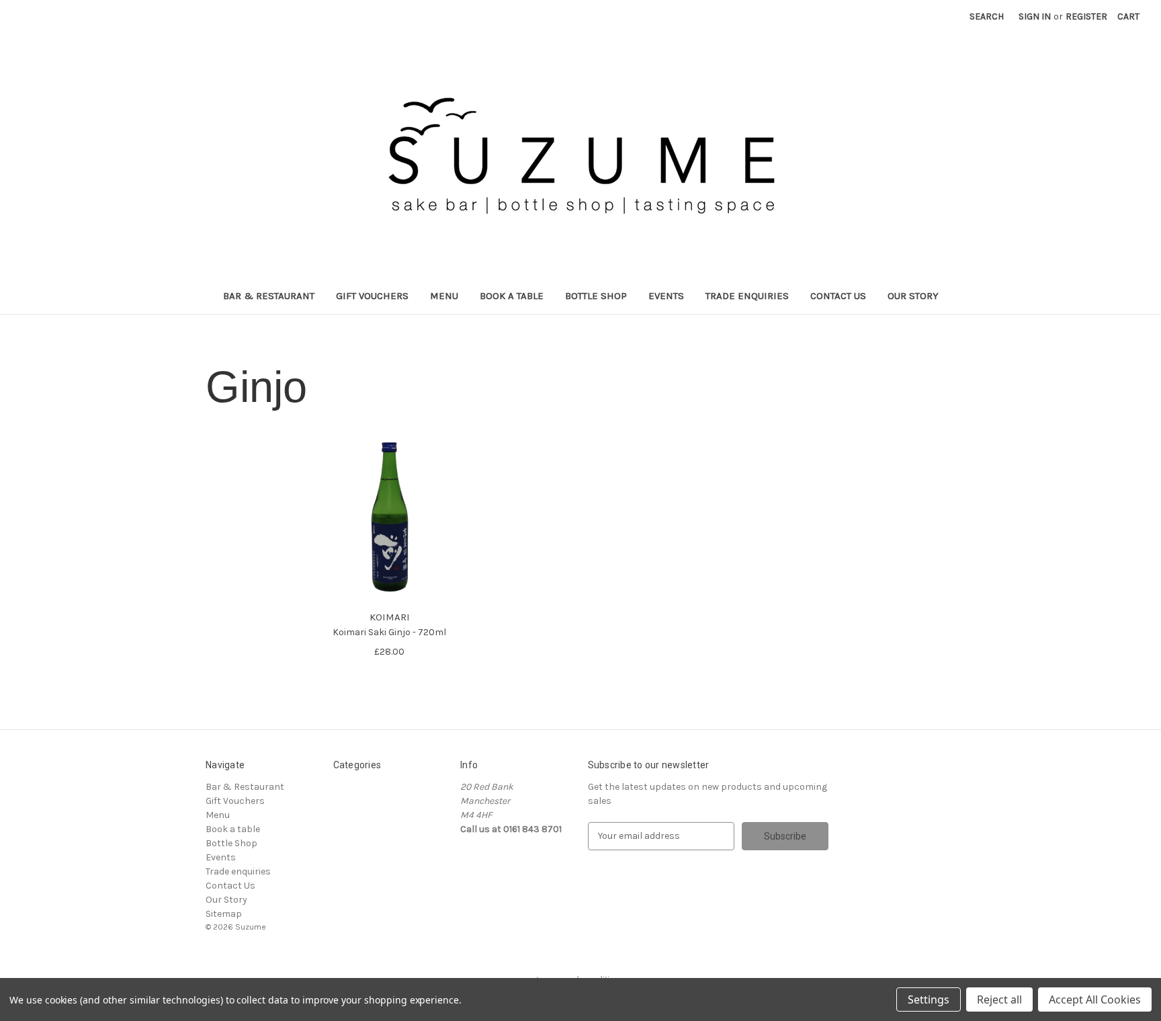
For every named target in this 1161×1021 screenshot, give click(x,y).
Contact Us (838, 296)
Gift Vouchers (372, 296)
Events (666, 296)
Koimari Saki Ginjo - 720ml (389, 632)
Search (987, 16)
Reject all (999, 999)
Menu (444, 296)
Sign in (1035, 16)
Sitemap (224, 914)
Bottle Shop (596, 296)
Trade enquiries (747, 296)
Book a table (512, 296)
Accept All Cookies (1095, 999)
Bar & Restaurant (268, 296)
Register (1086, 16)
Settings (928, 999)
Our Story (913, 296)
